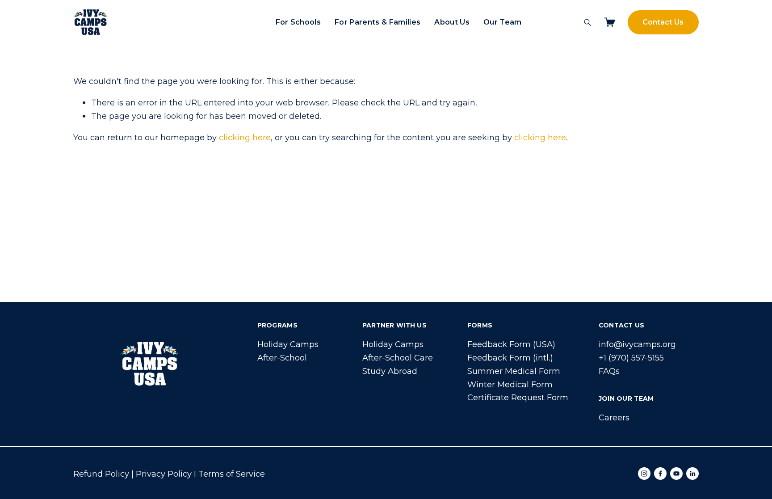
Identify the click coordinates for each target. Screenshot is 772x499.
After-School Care (397, 357)
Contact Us (663, 22)
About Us (452, 22)
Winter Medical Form (510, 384)
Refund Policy (101, 474)
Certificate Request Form (517, 397)
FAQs (609, 371)
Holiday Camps (288, 344)
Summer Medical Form (513, 371)
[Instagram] (644, 473)
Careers (614, 417)
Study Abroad (389, 371)
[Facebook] (660, 473)
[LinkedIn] (692, 473)
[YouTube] (676, 473)
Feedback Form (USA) (511, 344)
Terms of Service (231, 474)
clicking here (245, 137)
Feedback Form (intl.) (510, 357)
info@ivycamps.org (637, 344)
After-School (282, 357)
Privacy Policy (164, 474)
